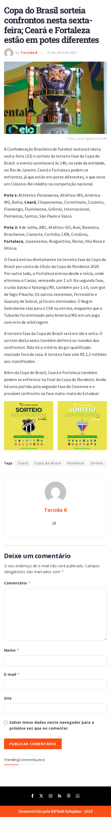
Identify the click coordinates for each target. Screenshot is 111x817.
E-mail (12, 674)
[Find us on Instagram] (51, 796)
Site (8, 698)
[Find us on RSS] (59, 796)
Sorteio (96, 463)
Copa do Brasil (47, 463)
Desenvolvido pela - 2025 (56, 811)
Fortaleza (75, 463)
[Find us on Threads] (69, 796)
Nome (11, 650)
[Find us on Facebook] (32, 796)
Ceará (23, 463)
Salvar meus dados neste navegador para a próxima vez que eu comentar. (51, 725)
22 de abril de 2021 (62, 52)
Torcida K (28, 52)
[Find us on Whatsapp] (78, 796)
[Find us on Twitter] (41, 796)
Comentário (17, 582)
